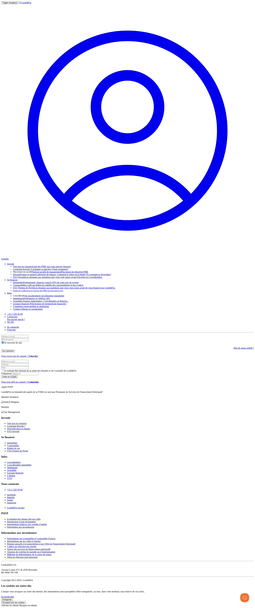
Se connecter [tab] (13, 327)
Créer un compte (9, 377)
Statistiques (12, 467)
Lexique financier (15, 473)
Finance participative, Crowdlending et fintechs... (41, 301)
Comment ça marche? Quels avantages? (40, 269)
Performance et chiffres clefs (31, 298)
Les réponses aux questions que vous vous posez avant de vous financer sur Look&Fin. (64, 288)
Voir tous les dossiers (17, 423)
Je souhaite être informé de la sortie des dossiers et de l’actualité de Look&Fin (40, 370)
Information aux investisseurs (20, 527)
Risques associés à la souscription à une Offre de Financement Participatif (41, 544)
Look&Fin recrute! (16, 507)
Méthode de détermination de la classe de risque (29, 554)
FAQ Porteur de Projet (17, 451)
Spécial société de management (46, 272)
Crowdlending (33, 295)
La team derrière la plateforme (31, 306)
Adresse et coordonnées (28, 309)
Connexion (12, 316)
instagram (11, 502)
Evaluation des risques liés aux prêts (24, 519)
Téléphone (6, 373)
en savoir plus (7, 596)
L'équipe (11, 475)
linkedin (11, 497)
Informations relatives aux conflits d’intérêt (27, 524)
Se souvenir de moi (13, 342)
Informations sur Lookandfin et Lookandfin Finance (31, 538)
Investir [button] (10, 264)
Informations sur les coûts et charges (24, 541)
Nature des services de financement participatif (28, 549)
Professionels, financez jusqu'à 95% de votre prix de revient (46, 282)
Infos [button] (9, 293)
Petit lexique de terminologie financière (39, 303)
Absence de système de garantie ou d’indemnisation (31, 552)
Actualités (11, 470)
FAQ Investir (13, 431)
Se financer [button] (12, 280)
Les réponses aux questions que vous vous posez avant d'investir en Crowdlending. (58, 277)
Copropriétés (13, 445)
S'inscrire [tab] (11, 329)
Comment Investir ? (16, 426)
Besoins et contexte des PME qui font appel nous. (38, 290)
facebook (11, 494)
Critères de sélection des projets (21, 546)
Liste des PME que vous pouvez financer (42, 266)
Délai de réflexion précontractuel (22, 557)
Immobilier (12, 443)
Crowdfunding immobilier (52, 295)
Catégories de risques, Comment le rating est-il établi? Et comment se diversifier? (62, 274)
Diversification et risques (18, 428)
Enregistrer (7, 599)
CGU (9, 478)
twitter (10, 500)
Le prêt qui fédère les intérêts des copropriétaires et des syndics (48, 285)
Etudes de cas (13, 448)
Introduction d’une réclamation (21, 521)
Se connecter (8, 351)
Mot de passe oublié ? (244, 348)
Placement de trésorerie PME (74, 272)
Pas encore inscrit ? (16, 319)
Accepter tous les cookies (13, 603)
